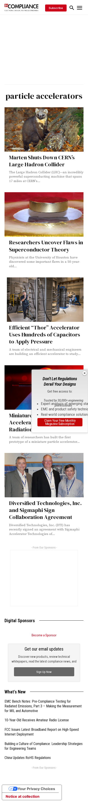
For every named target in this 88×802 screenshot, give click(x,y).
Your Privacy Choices (36, 788)
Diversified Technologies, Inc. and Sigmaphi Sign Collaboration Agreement (45, 510)
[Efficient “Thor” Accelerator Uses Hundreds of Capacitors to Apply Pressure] (44, 299)
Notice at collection (22, 796)
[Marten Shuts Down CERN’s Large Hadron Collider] (44, 129)
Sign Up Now (44, 672)
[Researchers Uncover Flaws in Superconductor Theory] (44, 214)
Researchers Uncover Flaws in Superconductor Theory (46, 246)
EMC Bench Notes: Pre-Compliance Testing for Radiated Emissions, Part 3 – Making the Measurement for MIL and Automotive (43, 706)
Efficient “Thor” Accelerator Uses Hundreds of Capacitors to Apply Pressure (44, 334)
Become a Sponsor (44, 635)
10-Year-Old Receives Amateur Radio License (37, 720)
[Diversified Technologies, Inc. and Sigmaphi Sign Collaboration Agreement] (44, 475)
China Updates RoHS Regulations (28, 758)
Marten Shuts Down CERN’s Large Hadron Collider (42, 161)
